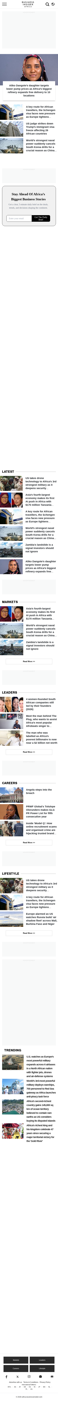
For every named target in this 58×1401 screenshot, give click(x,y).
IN (34, 1387)
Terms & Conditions (30, 1382)
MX (44, 1387)
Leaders (42, 1360)
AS (15, 1387)
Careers (16, 1369)
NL (49, 1387)
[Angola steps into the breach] (29, 795)
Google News (40, 1376)
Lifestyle (42, 1369)
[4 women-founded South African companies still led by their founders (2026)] (29, 704)
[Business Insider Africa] (29, 4)
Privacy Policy (45, 1382)
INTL (9, 1387)
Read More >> (29, 661)
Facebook (6, 1376)
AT (20, 1387)
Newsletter (52, 1376)
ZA (31, 1389)
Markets (16, 1360)
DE (25, 1387)
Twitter (17, 1376)
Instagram (29, 1376)
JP (39, 1387)
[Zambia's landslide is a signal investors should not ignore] (29, 550)
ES (30, 1387)
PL (26, 1389)
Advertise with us (15, 1382)
